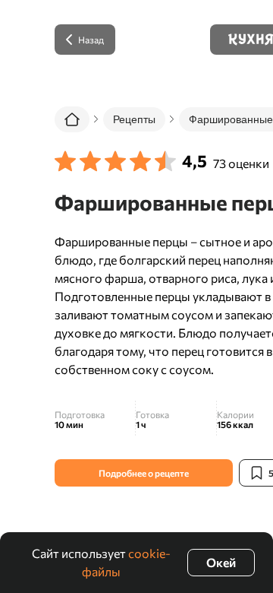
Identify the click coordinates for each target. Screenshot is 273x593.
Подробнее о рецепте (144, 473)
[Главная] (72, 119)
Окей (221, 562)
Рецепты (134, 119)
